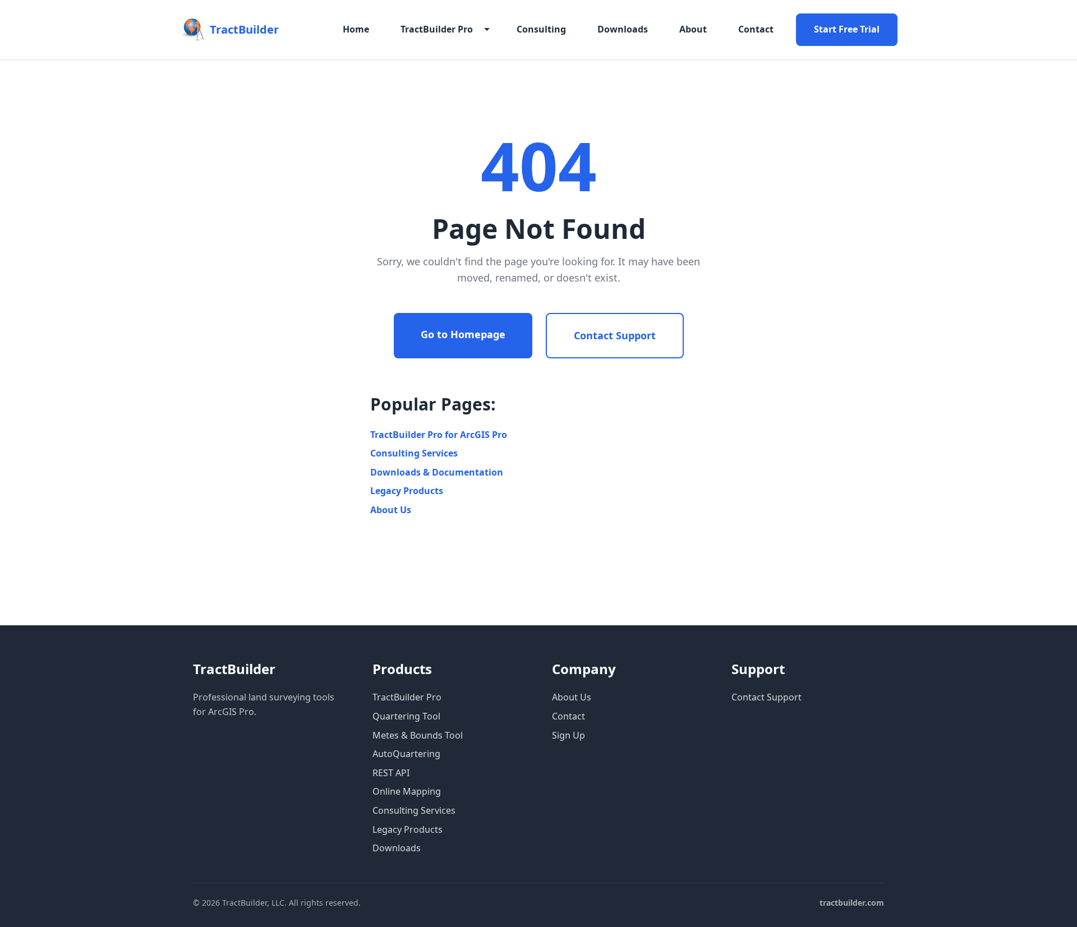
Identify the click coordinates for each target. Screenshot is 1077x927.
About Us (390, 510)
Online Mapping (406, 791)
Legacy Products (406, 491)
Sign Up (568, 735)
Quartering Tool (406, 716)
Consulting (541, 29)
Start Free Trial (847, 29)
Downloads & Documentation (436, 472)
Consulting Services (414, 453)
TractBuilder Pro (437, 29)
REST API (390, 773)
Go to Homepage (463, 334)
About (693, 29)
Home (356, 29)
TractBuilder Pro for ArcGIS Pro (438, 434)
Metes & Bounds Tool (417, 735)
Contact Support (615, 335)
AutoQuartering (406, 754)
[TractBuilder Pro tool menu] (487, 29)
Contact (756, 29)
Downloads (622, 29)
